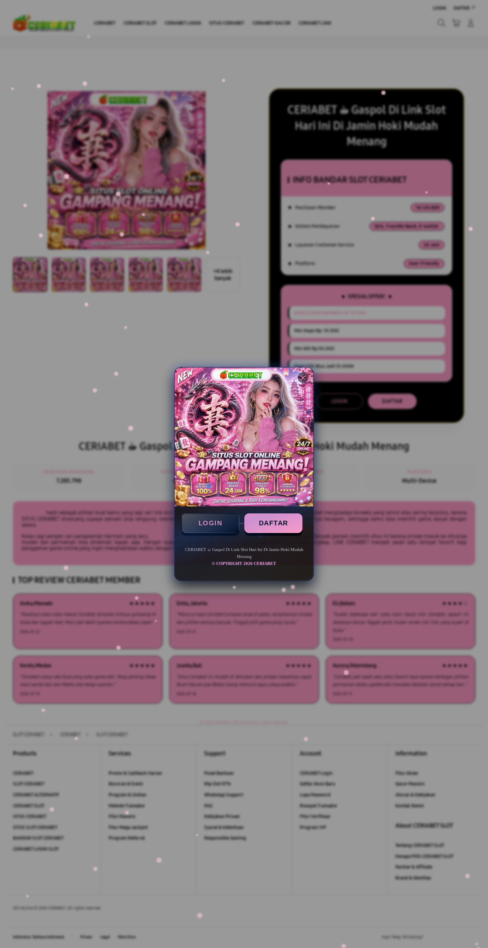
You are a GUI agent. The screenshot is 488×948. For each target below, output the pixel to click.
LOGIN (210, 523)
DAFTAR (273, 523)
